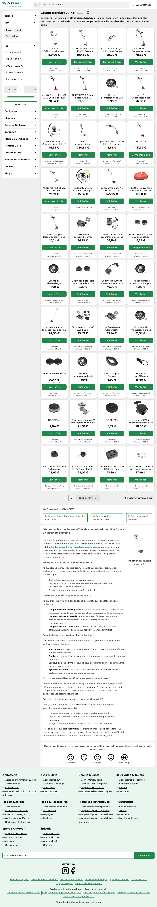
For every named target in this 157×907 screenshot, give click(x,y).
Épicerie (46, 828)
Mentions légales (19, 879)
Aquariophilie (12, 783)
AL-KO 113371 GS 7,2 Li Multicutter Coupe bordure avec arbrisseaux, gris (111, 50)
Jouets (122, 810)
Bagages (48, 814)
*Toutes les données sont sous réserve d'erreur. (78, 902)
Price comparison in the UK (78, 896)
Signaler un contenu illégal (139, 498)
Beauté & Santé (89, 774)
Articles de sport (14, 837)
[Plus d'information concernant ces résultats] (88, 12)
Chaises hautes (127, 806)
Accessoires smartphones (95, 806)
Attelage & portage (53, 783)
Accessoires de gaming (132, 779)
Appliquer (20, 104)
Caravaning (11, 845)
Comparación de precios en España (61, 892)
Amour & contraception (94, 783)
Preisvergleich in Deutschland (133, 892)
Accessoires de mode (55, 806)
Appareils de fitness (16, 833)
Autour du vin (50, 841)
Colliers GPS (12, 787)
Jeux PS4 (124, 791)
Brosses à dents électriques (96, 791)
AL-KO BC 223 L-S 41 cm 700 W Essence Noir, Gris (83, 50)
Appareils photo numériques (97, 814)
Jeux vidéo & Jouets (130, 774)
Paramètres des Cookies (88, 883)
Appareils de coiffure (92, 787)
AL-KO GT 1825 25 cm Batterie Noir (54, 189)
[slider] (6, 96)
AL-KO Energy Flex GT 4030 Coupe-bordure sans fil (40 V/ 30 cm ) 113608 (54, 96)
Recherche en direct (71, 879)
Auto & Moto (48, 774)
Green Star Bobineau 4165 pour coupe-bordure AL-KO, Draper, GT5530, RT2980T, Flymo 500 (141, 235)
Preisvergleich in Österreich (99, 892)
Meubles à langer (128, 818)
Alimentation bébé (91, 779)
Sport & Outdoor (13, 828)
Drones (123, 787)
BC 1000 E (141, 141)
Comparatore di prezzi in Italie (23, 892)
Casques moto (51, 791)
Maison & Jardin (13, 801)
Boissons (48, 845)
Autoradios (49, 787)
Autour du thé (51, 837)
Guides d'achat (139, 879)
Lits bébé (124, 814)
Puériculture (125, 801)
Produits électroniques (94, 801)
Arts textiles (49, 810)
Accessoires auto (52, 779)
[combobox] (84, 5)
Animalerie (9, 774)
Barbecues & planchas (17, 822)
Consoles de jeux (128, 783)
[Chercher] (35, 5)
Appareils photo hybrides (95, 810)
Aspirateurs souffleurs (17, 818)
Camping (10, 841)
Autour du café (51, 833)
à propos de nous (119, 879)
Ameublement (13, 806)
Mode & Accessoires (54, 801)
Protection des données (44, 879)
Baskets (47, 818)
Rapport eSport (64, 883)
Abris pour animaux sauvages (21, 779)
